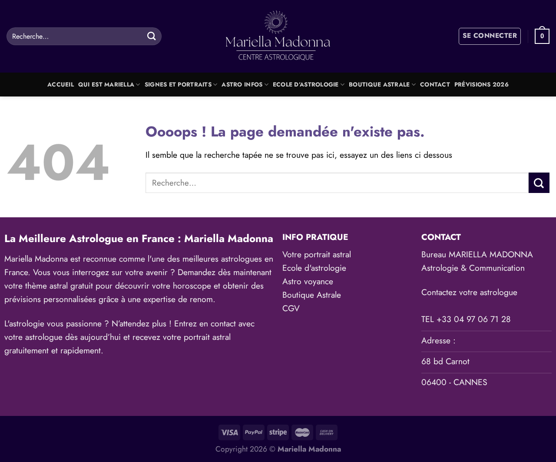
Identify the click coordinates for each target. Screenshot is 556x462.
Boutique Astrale (379, 84)
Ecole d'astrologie (314, 268)
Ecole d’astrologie (306, 84)
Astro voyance (307, 281)
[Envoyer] (151, 36)
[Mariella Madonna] (278, 36)
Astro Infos (242, 84)
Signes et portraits (178, 84)
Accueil (60, 84)
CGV (291, 308)
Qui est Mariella (106, 84)
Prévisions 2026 (481, 84)
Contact (435, 84)
